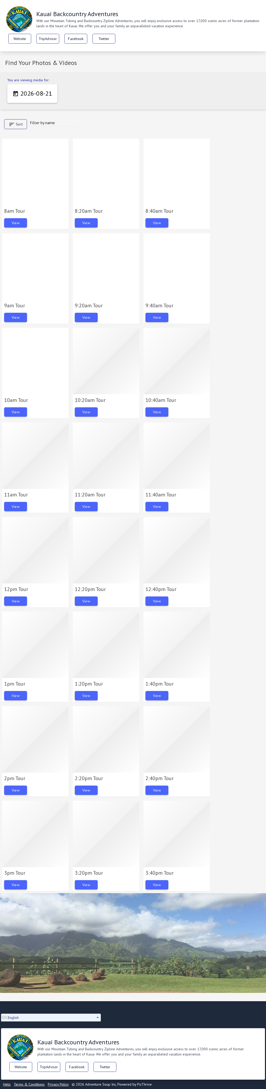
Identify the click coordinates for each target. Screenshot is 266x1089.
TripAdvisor (48, 38)
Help (7, 1084)
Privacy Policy (58, 1084)
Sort (16, 124)
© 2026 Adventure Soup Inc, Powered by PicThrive (112, 1084)
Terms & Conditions (29, 1084)
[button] (51, 1017)
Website (20, 38)
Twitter (103, 38)
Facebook (75, 38)
